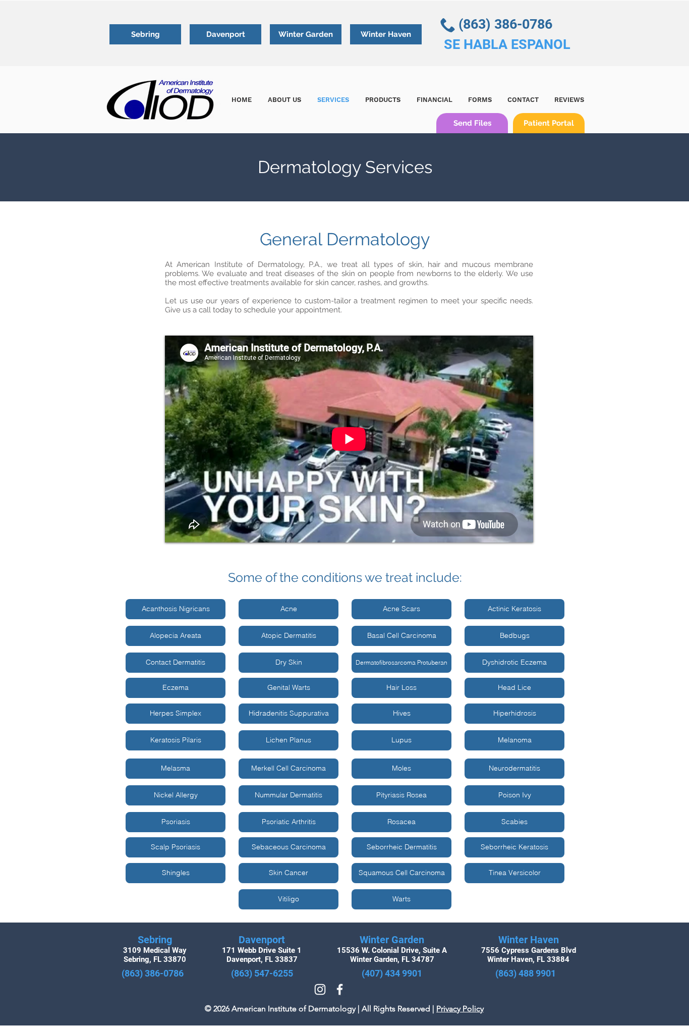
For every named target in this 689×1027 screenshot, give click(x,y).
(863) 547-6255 (262, 973)
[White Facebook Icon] (339, 989)
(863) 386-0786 (505, 24)
